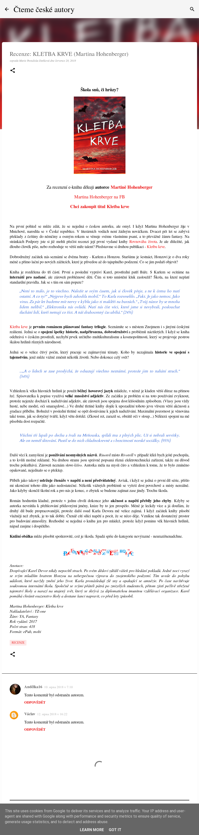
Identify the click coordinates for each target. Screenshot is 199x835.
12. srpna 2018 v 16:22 (52, 714)
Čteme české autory (44, 9)
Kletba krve (19, 326)
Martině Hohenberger (131, 187)
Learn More (92, 829)
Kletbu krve (156, 246)
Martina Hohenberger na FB (99, 197)
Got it (115, 829)
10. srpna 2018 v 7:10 (58, 687)
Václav (29, 713)
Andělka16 (33, 686)
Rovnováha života (143, 241)
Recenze (18, 642)
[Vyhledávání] (192, 9)
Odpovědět (34, 702)
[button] (13, 71)
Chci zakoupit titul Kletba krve (99, 206)
